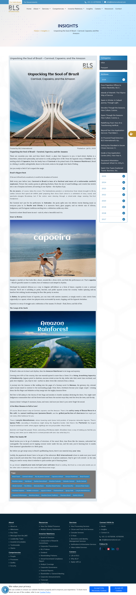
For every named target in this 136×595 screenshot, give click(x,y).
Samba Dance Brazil (40, 481)
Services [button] (45, 9)
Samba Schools (78, 495)
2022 (104, 195)
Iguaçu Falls (69, 490)
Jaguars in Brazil (46, 490)
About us (13, 526)
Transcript (44, 580)
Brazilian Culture (17, 481)
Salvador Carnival (68, 481)
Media (103, 526)
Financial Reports (46, 571)
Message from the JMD (19, 536)
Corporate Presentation (49, 546)
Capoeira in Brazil (57, 476)
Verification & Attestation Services (83, 544)
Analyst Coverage (47, 564)
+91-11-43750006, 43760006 (113, 537)
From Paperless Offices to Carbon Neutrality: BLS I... (111, 86)
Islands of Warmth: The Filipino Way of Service (113, 94)
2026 (104, 80)
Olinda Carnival (17, 486)
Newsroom (109, 9)
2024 (104, 182)
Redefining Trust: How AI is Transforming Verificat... (111, 124)
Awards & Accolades (18, 542)
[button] (5, 590)
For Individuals (15, 2)
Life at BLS (74, 556)
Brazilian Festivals (55, 481)
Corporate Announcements (50, 577)
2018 (104, 213)
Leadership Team (16, 539)
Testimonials (15, 545)
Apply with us (75, 562)
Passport (104, 68)
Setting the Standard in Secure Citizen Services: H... (113, 146)
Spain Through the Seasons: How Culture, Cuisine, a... (112, 116)
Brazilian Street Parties (53, 486)
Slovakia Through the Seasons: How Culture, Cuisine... (113, 109)
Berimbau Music (34, 495)
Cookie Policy (45, 592)
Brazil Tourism (84, 476)
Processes (14, 559)
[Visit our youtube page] (108, 549)
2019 (104, 207)
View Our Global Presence (50, 526)
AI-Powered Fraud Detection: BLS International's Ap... (112, 139)
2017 (104, 219)
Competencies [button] (58, 9)
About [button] (36, 9)
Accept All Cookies (119, 589)
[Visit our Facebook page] (100, 549)
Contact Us (44, 583)
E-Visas (73, 536)
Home (29, 9)
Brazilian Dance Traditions (50, 495)
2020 (104, 201)
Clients (12, 548)
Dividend (43, 552)
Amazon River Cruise (82, 486)
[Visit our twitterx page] (104, 549)
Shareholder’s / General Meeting (52, 574)
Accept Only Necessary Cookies (99, 589)
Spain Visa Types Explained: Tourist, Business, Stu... (112, 169)
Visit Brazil (28, 481)
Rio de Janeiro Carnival (42, 476)
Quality (12, 563)
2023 (104, 188)
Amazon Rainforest (71, 476)
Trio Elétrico (27, 486)
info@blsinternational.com (116, 2)
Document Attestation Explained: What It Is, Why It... (112, 161)
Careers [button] (98, 9)
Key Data (13, 533)
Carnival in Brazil (27, 476)
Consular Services (77, 533)
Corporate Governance (48, 567)
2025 (104, 176)
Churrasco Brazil (65, 495)
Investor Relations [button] (75, 9)
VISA (103, 63)
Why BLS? (74, 559)
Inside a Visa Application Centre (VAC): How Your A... (111, 154)
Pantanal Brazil (58, 490)
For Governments (30, 2)
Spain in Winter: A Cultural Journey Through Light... (111, 101)
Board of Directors (47, 538)
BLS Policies (45, 549)
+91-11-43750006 (94, 2)
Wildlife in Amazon (32, 490)
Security (13, 566)
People (13, 556)
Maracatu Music (39, 486)
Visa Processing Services (79, 526)
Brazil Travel (16, 476)
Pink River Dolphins (18, 490)
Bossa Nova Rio (68, 486)
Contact (118, 9)
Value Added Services (78, 547)
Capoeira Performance (19, 495)
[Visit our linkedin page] (113, 549)
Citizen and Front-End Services (81, 529)
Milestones (14, 529)
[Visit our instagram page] (117, 549)
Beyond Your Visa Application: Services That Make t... (112, 131)
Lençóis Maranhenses (83, 490)
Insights (89, 9)
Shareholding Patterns (48, 556)
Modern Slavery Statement (50, 529)
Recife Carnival (81, 481)
